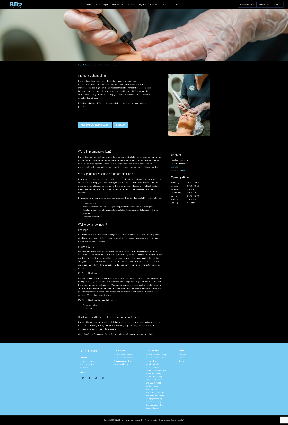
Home (88, 5)
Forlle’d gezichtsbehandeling (156, 370)
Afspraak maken (247, 5)
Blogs (165, 5)
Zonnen (181, 361)
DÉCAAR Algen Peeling (154, 377)
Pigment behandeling (153, 402)
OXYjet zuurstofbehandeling (156, 355)
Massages (182, 355)
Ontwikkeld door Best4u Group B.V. (171, 420)
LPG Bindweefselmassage (155, 380)
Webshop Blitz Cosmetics (270, 5)
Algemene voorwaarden (134, 420)
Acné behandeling (152, 389)
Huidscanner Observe (120, 364)
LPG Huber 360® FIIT (153, 383)
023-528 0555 (177, 167)
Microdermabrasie (152, 364)
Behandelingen (102, 5)
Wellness (131, 5)
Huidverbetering (91, 65)
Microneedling (151, 361)
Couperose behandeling (154, 405)
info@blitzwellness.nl (179, 170)
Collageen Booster (152, 408)
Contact (175, 5)
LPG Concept (117, 5)
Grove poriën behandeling (155, 395)
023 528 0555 (85, 368)
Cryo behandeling (152, 386)
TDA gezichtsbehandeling (122, 361)
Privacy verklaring (151, 420)
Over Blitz (154, 5)
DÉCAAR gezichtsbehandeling (123, 358)
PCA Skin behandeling (153, 373)
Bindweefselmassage (153, 367)
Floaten (181, 358)
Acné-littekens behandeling (155, 392)
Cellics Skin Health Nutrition (155, 358)
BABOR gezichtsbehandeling (123, 355)
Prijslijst (142, 5)
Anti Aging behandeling (154, 399)
